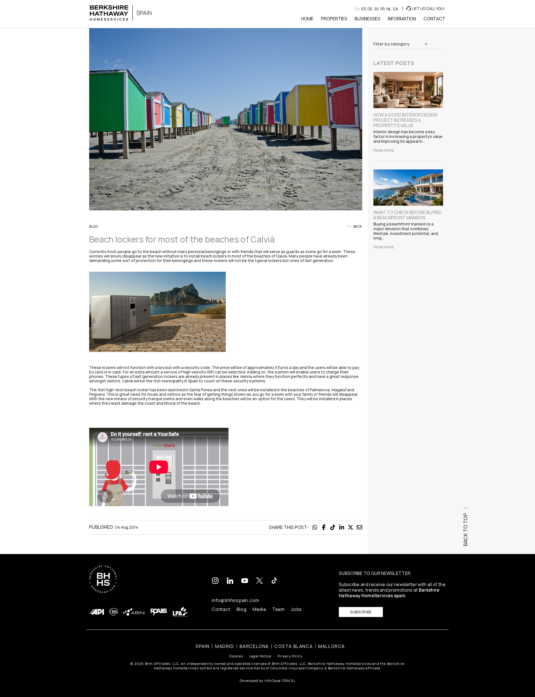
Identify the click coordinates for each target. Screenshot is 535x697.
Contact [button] (434, 19)
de (370, 8)
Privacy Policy (290, 656)
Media (259, 609)
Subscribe (361, 612)
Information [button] (402, 19)
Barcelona (254, 646)
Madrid (224, 646)
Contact (221, 609)
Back (357, 226)
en (357, 8)
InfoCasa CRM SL (279, 680)
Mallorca (331, 646)
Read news (383, 150)
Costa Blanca (293, 646)
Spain (203, 646)
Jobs (296, 609)
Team (278, 609)
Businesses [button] (367, 19)
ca (395, 8)
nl (388, 8)
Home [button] (307, 19)
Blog (242, 609)
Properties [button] (334, 19)
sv (376, 8)
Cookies (236, 656)
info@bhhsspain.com (235, 600)
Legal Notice (260, 656)
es (363, 8)
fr (382, 8)
